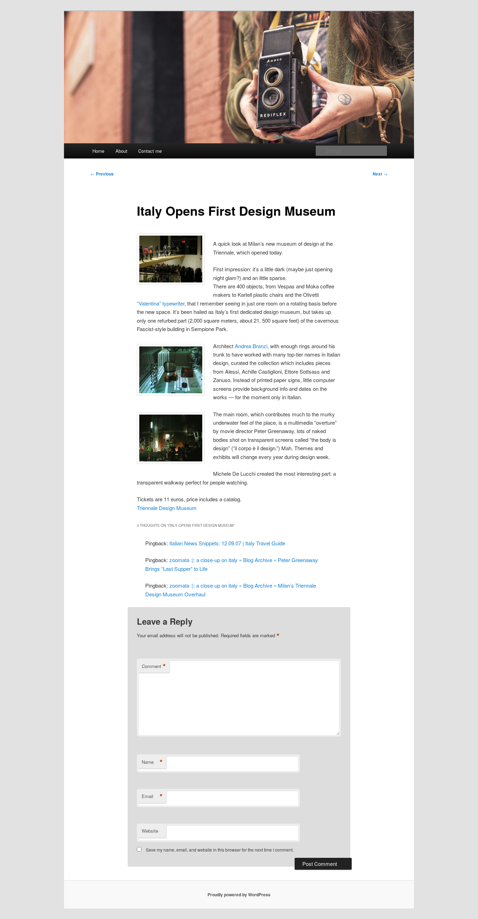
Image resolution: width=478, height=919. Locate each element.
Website (150, 830)
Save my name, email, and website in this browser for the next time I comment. (220, 850)
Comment (154, 666)
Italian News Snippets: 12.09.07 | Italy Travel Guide (227, 543)
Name (152, 762)
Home (98, 151)
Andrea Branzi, (252, 346)
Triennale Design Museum (167, 507)
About (121, 151)
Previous (102, 174)
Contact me (150, 151)
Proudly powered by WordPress (239, 894)
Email (152, 796)
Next (380, 174)
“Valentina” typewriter (160, 303)
